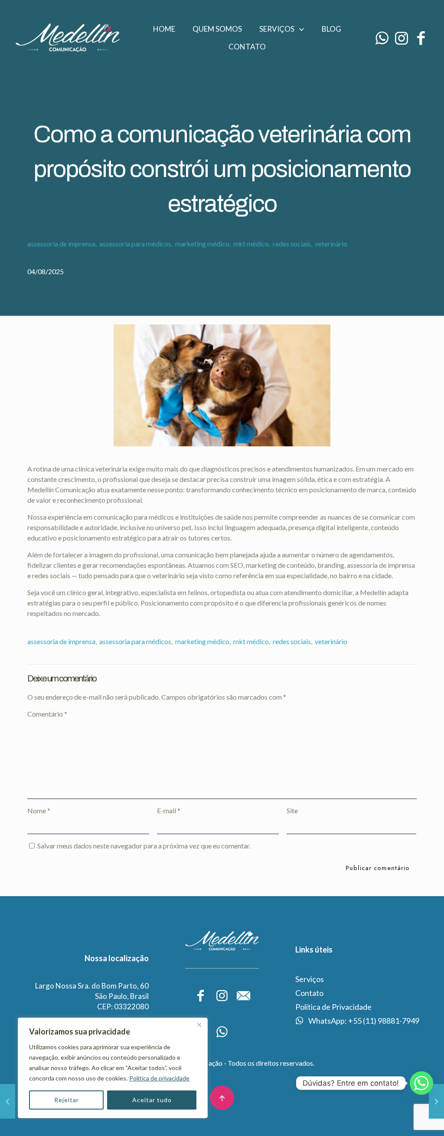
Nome (38, 810)
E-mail (168, 810)
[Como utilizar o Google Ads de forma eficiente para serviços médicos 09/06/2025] (7, 1101)
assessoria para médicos (135, 243)
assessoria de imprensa (61, 243)
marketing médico (202, 243)
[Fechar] (199, 1024)
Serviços (309, 979)
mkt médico (251, 243)
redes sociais (292, 243)
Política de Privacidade (333, 1007)
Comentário (47, 714)
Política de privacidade (159, 1078)
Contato (309, 993)
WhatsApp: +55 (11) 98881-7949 (363, 1020)
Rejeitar (66, 1099)
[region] (112, 1068)
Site (292, 810)
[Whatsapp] (421, 1083)
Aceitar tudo (152, 1099)
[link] (221, 941)
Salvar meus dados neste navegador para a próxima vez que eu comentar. (144, 845)
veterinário (331, 243)
